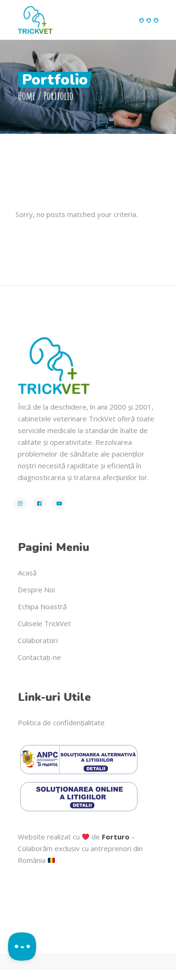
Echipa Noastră (42, 606)
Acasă (27, 572)
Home (27, 96)
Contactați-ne (39, 657)
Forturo (116, 836)
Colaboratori (38, 640)
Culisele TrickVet (44, 623)
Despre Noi (36, 589)
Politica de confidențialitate (61, 722)
